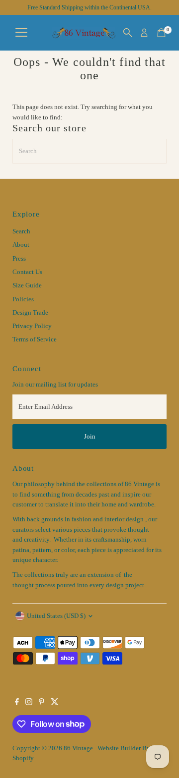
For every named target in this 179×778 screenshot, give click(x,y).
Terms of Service (34, 339)
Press (19, 258)
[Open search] (127, 32)
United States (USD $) (56, 615)
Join (89, 436)
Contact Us (27, 272)
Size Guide (27, 285)
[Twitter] (54, 703)
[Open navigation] (21, 32)
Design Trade (30, 312)
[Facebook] (16, 703)
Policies (23, 299)
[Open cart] (161, 32)
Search (21, 231)
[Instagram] (29, 703)
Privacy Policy (32, 326)
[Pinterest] (41, 703)
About (20, 244)
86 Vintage (78, 748)
